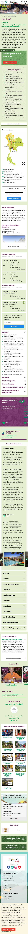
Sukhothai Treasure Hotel (15, 526)
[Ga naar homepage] (14, 3)
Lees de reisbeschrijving (13, 246)
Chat (16, 864)
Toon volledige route (13, 188)
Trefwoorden (7, 901)
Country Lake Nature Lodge (15, 524)
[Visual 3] (14, 12)
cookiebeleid (19, 925)
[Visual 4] (16, 12)
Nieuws (5, 883)
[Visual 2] (13, 12)
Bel (11, 864)
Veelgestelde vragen (8, 898)
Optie (18, 269)
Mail (13, 864)
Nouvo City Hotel (13, 521)
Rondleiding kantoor (9, 880)
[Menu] (25, 2)
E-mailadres (6, 319)
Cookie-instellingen (6, 931)
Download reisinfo (14, 198)
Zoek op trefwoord (8, 896)
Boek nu (23, 269)
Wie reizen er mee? (8, 878)
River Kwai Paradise (14, 522)
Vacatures (6, 885)
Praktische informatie (11, 893)
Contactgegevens (8, 887)
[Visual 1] (12, 12)
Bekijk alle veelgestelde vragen (13, 658)
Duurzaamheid (7, 889)
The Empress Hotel (13, 527)
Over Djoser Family (9, 873)
